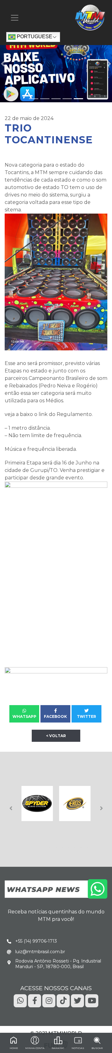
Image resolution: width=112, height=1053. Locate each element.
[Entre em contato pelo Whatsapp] (56, 888)
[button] (3, 63)
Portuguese (34, 36)
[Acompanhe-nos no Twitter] (77, 1000)
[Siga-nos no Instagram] (48, 1000)
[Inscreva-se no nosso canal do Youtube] (91, 1000)
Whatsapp (24, 716)
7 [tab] (88, 845)
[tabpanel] (37, 803)
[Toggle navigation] (14, 18)
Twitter (86, 716)
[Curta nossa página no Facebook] (34, 1000)
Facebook (55, 716)
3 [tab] (63, 845)
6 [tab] (82, 845)
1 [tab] (51, 845)
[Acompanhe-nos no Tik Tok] (63, 1000)
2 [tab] (57, 845)
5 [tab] (75, 845)
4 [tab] (69, 845)
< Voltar (56, 735)
